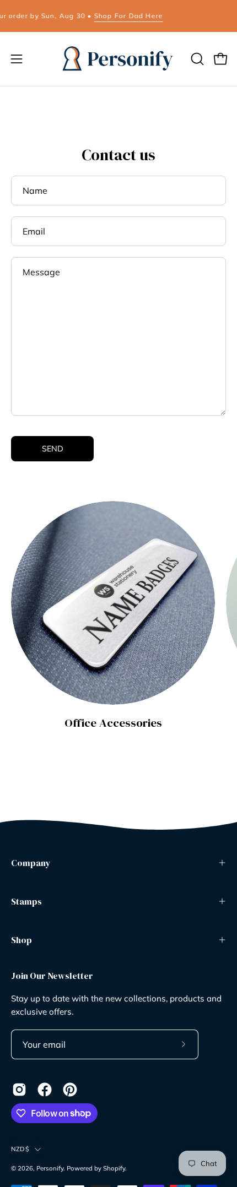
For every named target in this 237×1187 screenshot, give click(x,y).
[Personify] (118, 59)
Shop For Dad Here (119, 16)
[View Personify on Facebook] (44, 1089)
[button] (196, 59)
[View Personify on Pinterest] (70, 1089)
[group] (118, 16)
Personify (49, 1168)
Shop (21, 940)
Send (52, 449)
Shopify (114, 1168)
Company (31, 863)
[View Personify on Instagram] (19, 1089)
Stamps (26, 901)
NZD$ (20, 1149)
